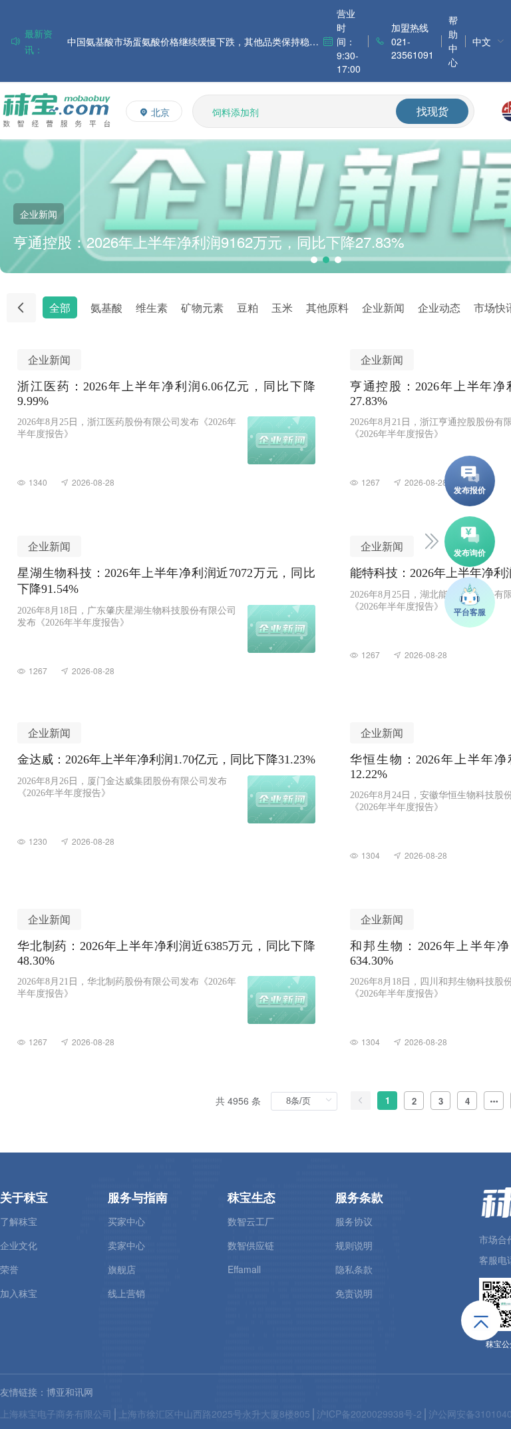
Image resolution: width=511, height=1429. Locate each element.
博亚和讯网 (70, 1391)
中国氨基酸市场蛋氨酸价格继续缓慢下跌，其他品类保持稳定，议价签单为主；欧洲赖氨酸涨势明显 (195, 41)
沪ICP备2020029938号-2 (369, 1413)
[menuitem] (488, 41)
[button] (314, 259)
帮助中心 (453, 41)
